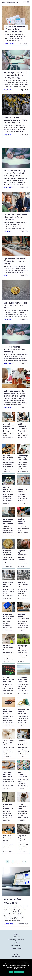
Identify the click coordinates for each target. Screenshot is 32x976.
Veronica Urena (8, 924)
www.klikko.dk (17, 948)
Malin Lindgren (9, 43)
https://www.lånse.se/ (13, 906)
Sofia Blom (7, 135)
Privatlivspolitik (19, 972)
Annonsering (16, 957)
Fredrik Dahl (7, 90)
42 (22, 862)
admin (6, 275)
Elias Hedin (7, 231)
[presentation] (4, 18)
